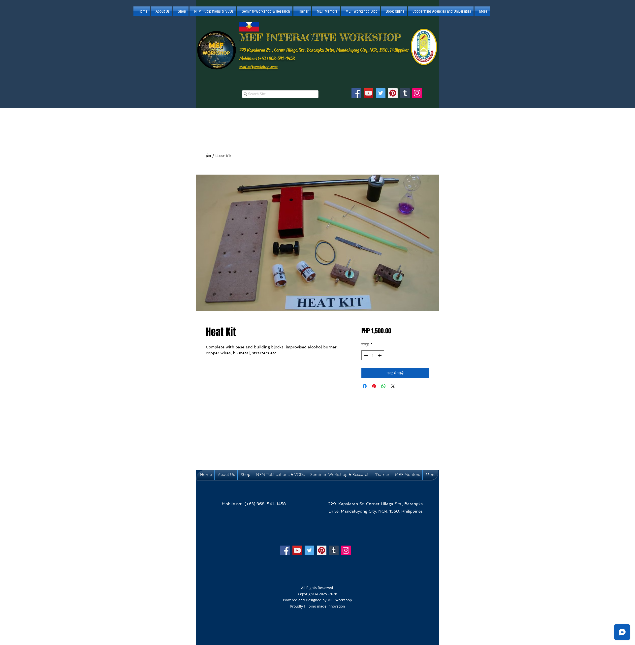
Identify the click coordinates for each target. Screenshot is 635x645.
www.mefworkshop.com (258, 67)
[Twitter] (380, 93)
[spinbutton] (373, 355)
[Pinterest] (393, 93)
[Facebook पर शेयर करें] (365, 386)
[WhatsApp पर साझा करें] (383, 386)
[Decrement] (365, 355)
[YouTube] (368, 93)
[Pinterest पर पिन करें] (374, 386)
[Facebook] (356, 93)
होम (208, 156)
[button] (161, 11)
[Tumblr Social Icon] (405, 93)
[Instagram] (417, 93)
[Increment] (380, 355)
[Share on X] (393, 386)
